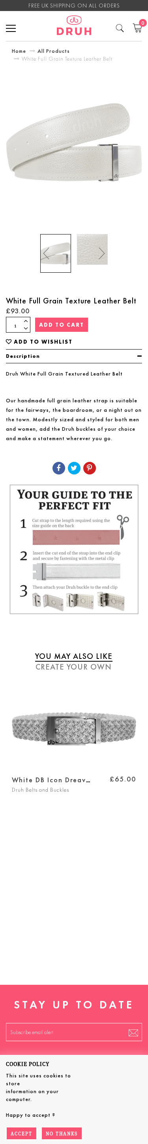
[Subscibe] (133, 1032)
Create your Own (74, 667)
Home (19, 50)
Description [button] (23, 356)
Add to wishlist (43, 342)
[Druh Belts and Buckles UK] (74, 26)
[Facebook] (58, 468)
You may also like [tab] (73, 656)
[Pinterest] (89, 468)
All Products (53, 50)
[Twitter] (74, 468)
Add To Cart (61, 324)
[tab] (74, 356)
